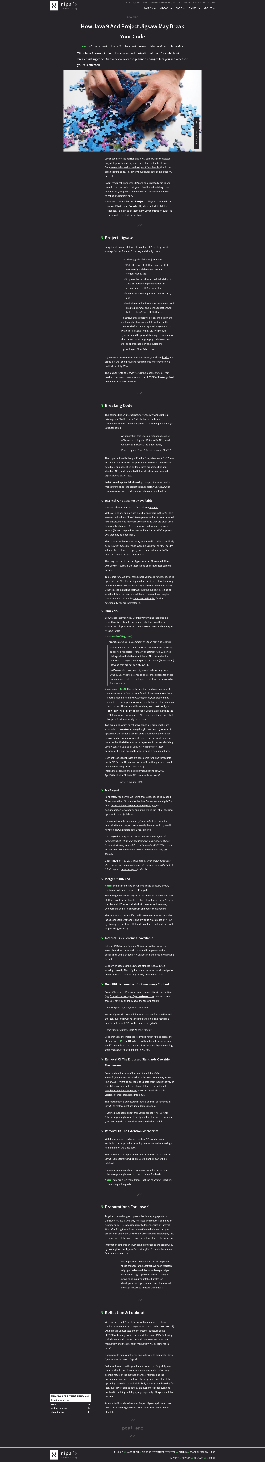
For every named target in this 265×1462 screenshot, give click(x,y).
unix (142, 809)
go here (154, 507)
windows (129, 809)
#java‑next (100, 46)
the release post (129, 869)
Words (148, 8)
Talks (192, 8)
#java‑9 (116, 46)
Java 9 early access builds (142, 1233)
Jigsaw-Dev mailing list (137, 1249)
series (54, 1404)
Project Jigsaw (112, 163)
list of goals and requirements (135, 361)
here (148, 890)
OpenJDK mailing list (144, 598)
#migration (177, 46)
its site (165, 357)
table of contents (59, 1408)
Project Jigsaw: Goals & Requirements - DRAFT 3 (146, 450)
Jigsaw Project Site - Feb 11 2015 (138, 349)
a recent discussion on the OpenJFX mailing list (135, 167)
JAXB (112, 1081)
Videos (164, 8)
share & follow (57, 1412)
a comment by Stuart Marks (144, 641)
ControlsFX (138, 746)
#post (84, 46)
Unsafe (128, 762)
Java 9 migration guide (157, 210)
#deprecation (158, 46)
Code (179, 8)
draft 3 (108, 366)
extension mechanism (125, 1139)
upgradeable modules (145, 1105)
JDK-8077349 (158, 845)
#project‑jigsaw (135, 46)
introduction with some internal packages (133, 805)
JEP (136, 182)
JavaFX (143, 762)
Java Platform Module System (127, 206)
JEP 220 (159, 486)
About (208, 8)
